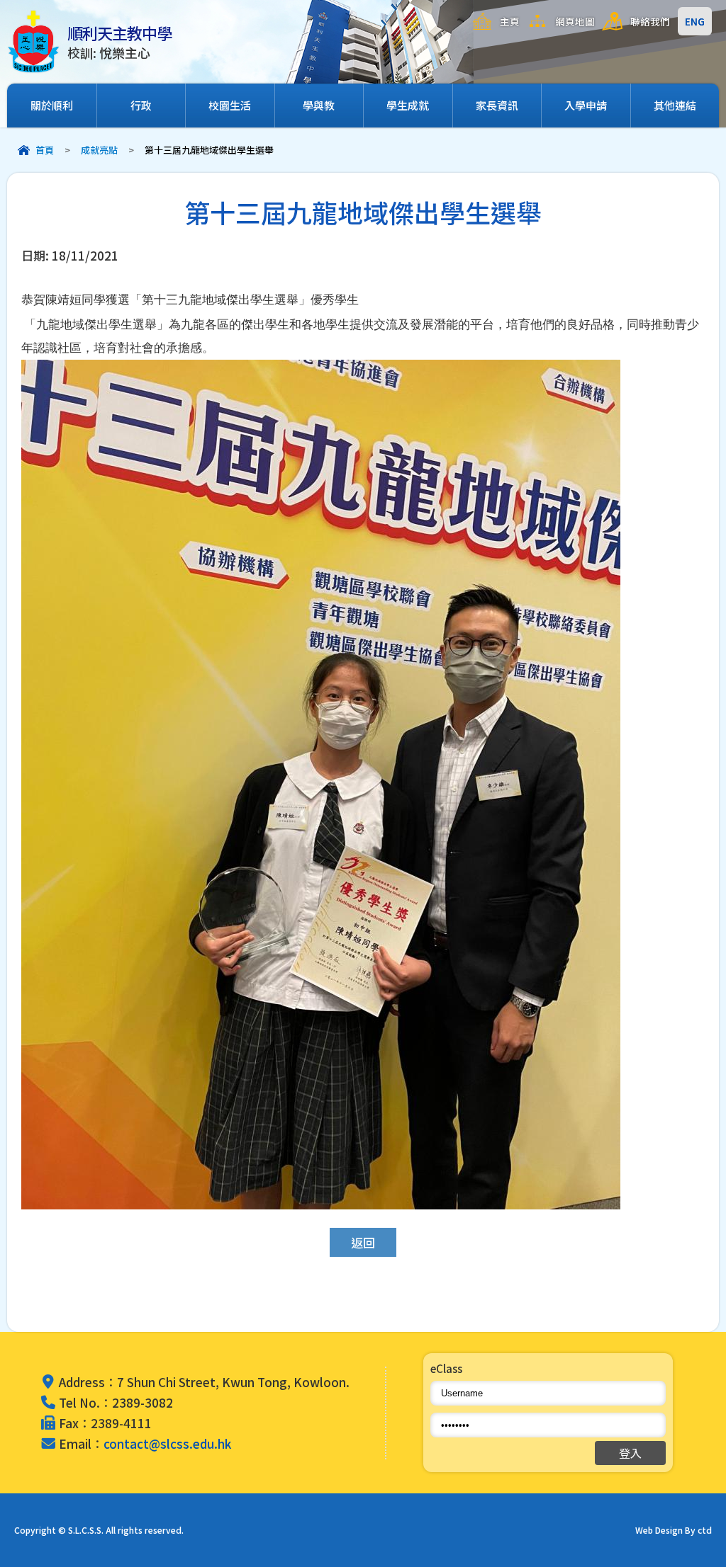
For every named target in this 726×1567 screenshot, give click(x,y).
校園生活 (229, 105)
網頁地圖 (575, 21)
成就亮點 (99, 149)
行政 (141, 105)
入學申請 (585, 105)
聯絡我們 (650, 21)
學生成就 (407, 105)
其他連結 (675, 105)
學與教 (319, 105)
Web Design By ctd (673, 1530)
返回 (363, 1242)
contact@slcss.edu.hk (167, 1443)
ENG (695, 21)
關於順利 (51, 105)
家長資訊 (497, 105)
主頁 (510, 21)
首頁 (44, 149)
